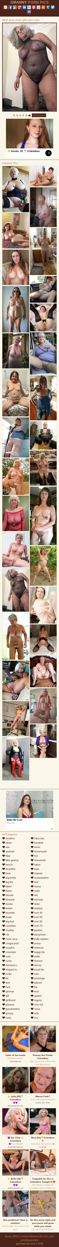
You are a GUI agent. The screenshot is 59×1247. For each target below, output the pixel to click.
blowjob (9, 899)
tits (35, 987)
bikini (8, 886)
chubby (9, 930)
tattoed (38, 982)
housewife (40, 860)
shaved (38, 961)
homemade (40, 851)
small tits (39, 969)
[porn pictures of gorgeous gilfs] (15, 309)
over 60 (38, 921)
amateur (10, 838)
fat (6, 978)
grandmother (12, 1009)
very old (38, 1004)
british (8, 908)
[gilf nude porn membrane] (43, 289)
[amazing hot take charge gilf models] (15, 636)
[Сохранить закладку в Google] (15, 7)
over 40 (38, 912)
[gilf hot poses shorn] (43, 468)
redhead (38, 947)
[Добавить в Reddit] (38, 7)
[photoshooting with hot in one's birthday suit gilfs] (43, 706)
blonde (9, 895)
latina (37, 864)
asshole (9, 851)
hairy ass (39, 838)
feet (7, 982)
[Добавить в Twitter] (53, 7)
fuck (7, 987)
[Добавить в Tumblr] (48, 7)
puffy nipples (41, 939)
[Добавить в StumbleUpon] (43, 7)
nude (37, 891)
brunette (10, 912)
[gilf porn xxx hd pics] (15, 351)
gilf (7, 996)
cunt (7, 956)
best (7, 873)
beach (9, 864)
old (36, 895)
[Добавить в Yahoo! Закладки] (29, 12)
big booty (10, 877)
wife (36, 1013)
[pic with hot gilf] (15, 437)
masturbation (41, 877)
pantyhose (40, 934)
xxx (36, 1017)
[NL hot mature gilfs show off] (43, 207)
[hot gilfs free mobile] (15, 718)
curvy (8, 961)
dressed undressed (16, 965)
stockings (39, 978)
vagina (38, 1000)
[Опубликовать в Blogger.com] (5, 7)
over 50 (38, 917)
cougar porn (12, 943)
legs (36, 869)
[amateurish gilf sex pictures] (15, 267)
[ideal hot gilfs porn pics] (43, 605)
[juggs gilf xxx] (15, 476)
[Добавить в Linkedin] (24, 7)
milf (36, 882)
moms (37, 886)
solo (36, 974)
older (37, 904)
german (9, 991)
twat (36, 991)
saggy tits (39, 952)
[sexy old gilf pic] (43, 671)
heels (37, 847)
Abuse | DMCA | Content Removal (21, 1236)
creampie (10, 952)
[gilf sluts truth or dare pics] (43, 566)
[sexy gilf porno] (43, 397)
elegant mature (13, 969)
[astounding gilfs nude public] (15, 189)
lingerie (38, 873)
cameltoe (10, 926)
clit (7, 934)
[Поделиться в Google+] (20, 7)
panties (38, 930)
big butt (9, 921)
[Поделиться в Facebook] (10, 7)
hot (36, 856)
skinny (37, 965)
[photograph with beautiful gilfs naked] (43, 251)
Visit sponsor (39, 115)
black (8, 891)
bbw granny (12, 860)
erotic (8, 974)
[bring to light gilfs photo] (43, 176)
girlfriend (10, 1000)
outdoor (38, 908)
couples (9, 947)
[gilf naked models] (15, 513)
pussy (37, 943)
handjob (38, 842)
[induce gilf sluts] (43, 435)
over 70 (38, 926)
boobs (9, 904)
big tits (9, 882)
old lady (38, 899)
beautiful (10, 869)
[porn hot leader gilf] (43, 317)
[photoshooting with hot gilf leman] (15, 393)
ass (7, 847)
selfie (37, 956)
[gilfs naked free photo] (43, 639)
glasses (9, 1004)
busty (8, 917)
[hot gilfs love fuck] (15, 549)
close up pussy (13, 939)
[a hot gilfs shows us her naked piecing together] (43, 741)
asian (8, 842)
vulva (37, 1009)
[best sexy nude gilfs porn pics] (29, 67)
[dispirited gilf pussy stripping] (15, 759)
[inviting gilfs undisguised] (43, 515)
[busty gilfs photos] (43, 353)
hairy (8, 1017)
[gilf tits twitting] (15, 680)
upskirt (38, 996)
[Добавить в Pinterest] (34, 7)
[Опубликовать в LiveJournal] (29, 7)
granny (9, 1013)
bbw (7, 856)
